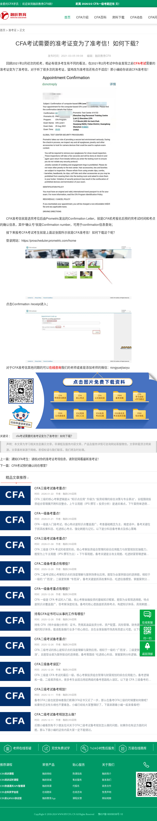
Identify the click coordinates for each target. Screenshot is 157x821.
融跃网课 (47, 786)
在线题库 (47, 792)
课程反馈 (77, 798)
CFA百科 (100, 17)
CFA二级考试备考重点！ (51, 639)
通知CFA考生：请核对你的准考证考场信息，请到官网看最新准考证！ (55, 459)
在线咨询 (77, 792)
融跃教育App (49, 798)
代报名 (76, 786)
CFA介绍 (82, 17)
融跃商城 (47, 780)
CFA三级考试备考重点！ (51, 488)
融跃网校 (47, 773)
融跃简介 (106, 773)
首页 (67, 17)
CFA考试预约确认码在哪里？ (30, 465)
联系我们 (106, 780)
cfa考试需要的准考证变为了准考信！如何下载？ (44, 436)
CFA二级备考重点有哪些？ (52, 563)
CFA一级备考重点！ (48, 513)
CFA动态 (136, 17)
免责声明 (106, 792)
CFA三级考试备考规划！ (51, 689)
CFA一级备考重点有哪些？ (52, 588)
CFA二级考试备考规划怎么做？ (55, 714)
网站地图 (106, 798)
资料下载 (118, 17)
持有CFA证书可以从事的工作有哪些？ (60, 614)
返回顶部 (147, 654)
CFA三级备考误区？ (48, 664)
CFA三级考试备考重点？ (51, 538)
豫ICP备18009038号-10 (110, 814)
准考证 (12, 30)
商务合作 (106, 786)
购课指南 (77, 773)
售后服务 (77, 780)
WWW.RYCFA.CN (66, 814)
